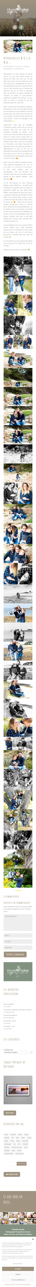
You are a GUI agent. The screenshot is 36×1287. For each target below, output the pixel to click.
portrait (19, 1150)
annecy (20, 1134)
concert (29, 1137)
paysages (6, 1150)
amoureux (13, 1134)
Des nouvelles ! (9, 1004)
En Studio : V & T (9, 1026)
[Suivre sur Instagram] (14, 27)
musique (6, 1147)
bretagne (6, 1137)
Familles (26, 66)
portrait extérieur (8, 1153)
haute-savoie (7, 1144)
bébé (17, 1137)
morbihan (25, 1144)
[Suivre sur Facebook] (21, 27)
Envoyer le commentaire (15, 954)
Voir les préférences (18, 1280)
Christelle (9, 66)
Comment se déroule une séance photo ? (18, 1010)
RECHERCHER (22, 1163)
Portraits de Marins (10, 1015)
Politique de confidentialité (23, 1284)
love (19, 1144)
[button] (33, 1239)
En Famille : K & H (10, 1021)
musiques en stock (17, 1147)
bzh (13, 1137)
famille (18, 1141)
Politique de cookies (10, 1284)
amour (6, 1134)
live (14, 1144)
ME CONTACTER (12, 1174)
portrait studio (19, 1153)
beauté (26, 1134)
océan (25, 1147)
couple (6, 1141)
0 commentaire (18, 69)
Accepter (18, 1269)
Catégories (8, 1050)
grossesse (25, 1141)
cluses (23, 1137)
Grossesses (8, 69)
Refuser (18, 1274)
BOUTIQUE (10, 1113)
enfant (12, 1141)
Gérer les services (17, 1263)
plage (13, 1150)
